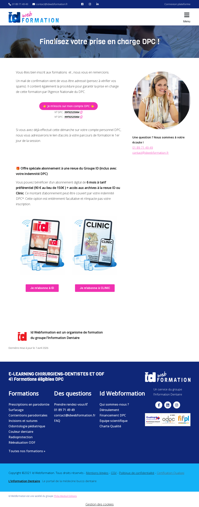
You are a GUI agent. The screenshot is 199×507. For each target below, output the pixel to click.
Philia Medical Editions (65, 496)
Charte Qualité (110, 426)
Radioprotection (21, 437)
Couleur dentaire (21, 431)
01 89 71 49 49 (142, 147)
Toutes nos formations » (27, 451)
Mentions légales (97, 473)
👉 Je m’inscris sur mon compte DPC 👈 (68, 106)
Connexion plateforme (177, 4)
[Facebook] (82, 4)
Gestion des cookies (100, 504)
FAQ (57, 421)
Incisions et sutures (23, 421)
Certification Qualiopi (170, 473)
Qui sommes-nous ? (114, 404)
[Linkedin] (167, 404)
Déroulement (109, 410)
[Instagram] (90, 4)
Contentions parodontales (28, 415)
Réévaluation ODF (22, 442)
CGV (114, 473)
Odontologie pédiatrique (27, 426)
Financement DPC (113, 415)
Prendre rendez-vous (69, 404)
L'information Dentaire (24, 481)
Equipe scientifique (113, 421)
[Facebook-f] (158, 404)
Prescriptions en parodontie (29, 404)
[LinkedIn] (98, 4)
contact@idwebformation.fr (150, 152)
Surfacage (16, 410)
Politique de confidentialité (136, 473)
